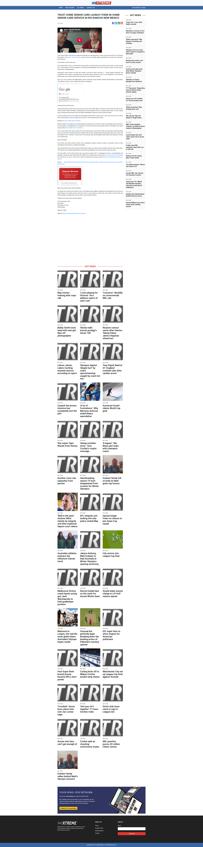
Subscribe (131, 833)
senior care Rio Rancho (74, 57)
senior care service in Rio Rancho (113, 155)
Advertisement (99, 830)
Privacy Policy (99, 828)
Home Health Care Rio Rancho (72, 121)
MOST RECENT (69, 7)
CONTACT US (91, 7)
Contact (97, 833)
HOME (61, 7)
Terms (97, 825)
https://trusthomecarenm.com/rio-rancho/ (74, 213)
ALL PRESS (80, 7)
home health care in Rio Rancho (74, 128)
